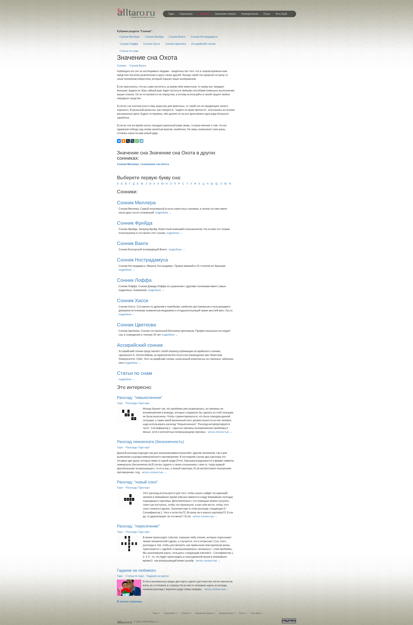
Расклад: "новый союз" (137, 482)
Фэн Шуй (281, 13)
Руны (266, 13)
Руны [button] (242, 613)
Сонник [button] (185, 613)
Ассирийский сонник (203, 43)
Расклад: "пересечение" (138, 526)
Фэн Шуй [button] (256, 613)
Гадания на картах (158, 576)
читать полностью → (220, 432)
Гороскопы (185, 13)
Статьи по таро (135, 576)
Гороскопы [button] (170, 613)
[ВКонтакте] (119, 141)
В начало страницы (129, 601)
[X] (128, 141)
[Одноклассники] (123, 141)
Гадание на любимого (136, 570)
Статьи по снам (129, 51)
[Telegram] (141, 141)
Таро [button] (155, 613)
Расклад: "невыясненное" (140, 397)
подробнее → (163, 212)
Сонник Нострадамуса (204, 36)
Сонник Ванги (177, 36)
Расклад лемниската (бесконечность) (150, 441)
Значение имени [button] (204, 613)
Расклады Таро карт (138, 403)
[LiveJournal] (132, 141)
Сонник (204, 13)
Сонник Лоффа (129, 43)
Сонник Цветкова (175, 43)
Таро (171, 13)
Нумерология (249, 13)
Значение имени (225, 13)
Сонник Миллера (129, 36)
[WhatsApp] (137, 141)
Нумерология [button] (226, 613)
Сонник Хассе (151, 43)
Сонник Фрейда (154, 36)
